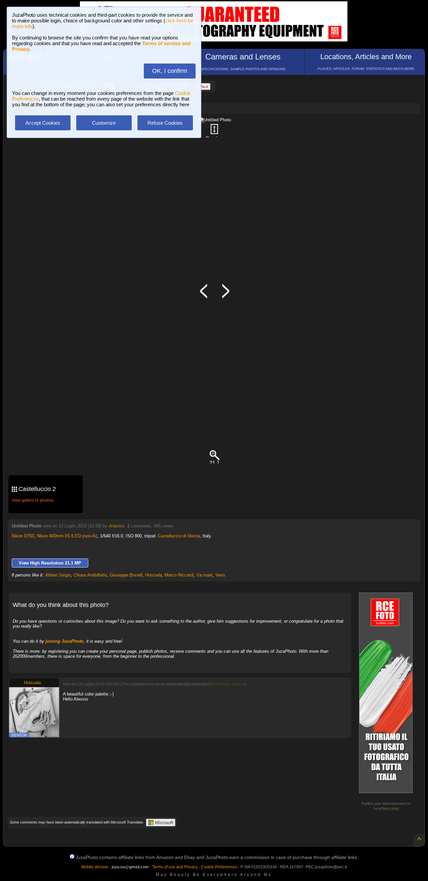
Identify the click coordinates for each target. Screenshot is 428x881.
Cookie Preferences (219, 867)
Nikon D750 (23, 535)
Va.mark (204, 575)
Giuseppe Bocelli (126, 575)
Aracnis (116, 525)
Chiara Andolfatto (90, 575)
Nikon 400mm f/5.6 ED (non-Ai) (67, 535)
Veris (220, 575)
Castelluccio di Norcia (179, 535)
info (395, 808)
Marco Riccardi (179, 575)
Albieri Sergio (58, 575)
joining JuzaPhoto (64, 641)
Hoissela (153, 575)
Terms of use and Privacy (175, 867)
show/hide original (228, 684)
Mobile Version (94, 867)
